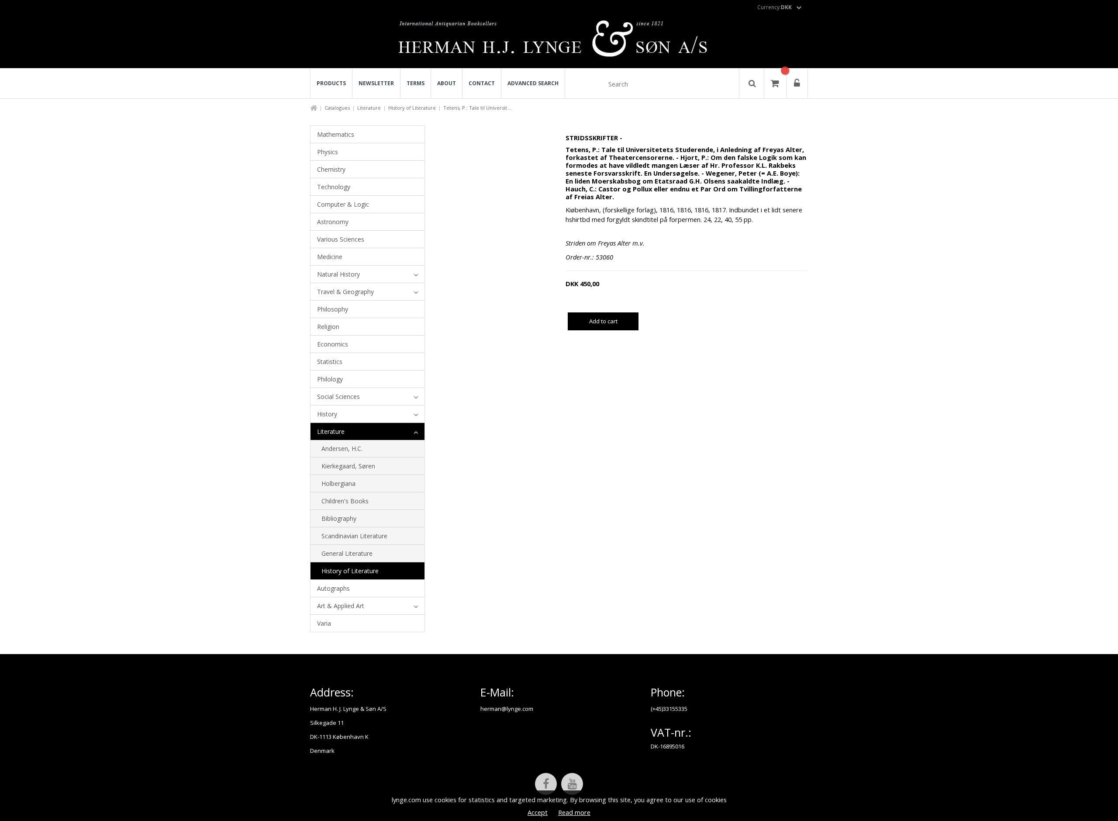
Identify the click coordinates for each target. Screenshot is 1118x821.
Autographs (333, 588)
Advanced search (533, 83)
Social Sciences (338, 396)
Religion (328, 326)
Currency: (774, 7)
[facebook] (546, 784)
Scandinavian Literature (354, 536)
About (446, 83)
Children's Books (345, 501)
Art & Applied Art (340, 606)
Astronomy (333, 222)
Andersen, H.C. (341, 448)
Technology (333, 187)
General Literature (347, 553)
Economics (332, 344)
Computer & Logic (343, 204)
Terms (415, 83)
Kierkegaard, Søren (348, 466)
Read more (574, 812)
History (327, 414)
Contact (482, 83)
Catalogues (337, 107)
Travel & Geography (345, 292)
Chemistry (331, 169)
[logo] (559, 41)
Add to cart (603, 321)
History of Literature (412, 107)
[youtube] (572, 784)
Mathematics (335, 134)
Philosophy (332, 309)
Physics (327, 152)
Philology (330, 379)
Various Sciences (340, 239)
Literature (369, 107)
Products (331, 83)
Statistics (329, 361)
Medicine (329, 257)
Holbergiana (338, 483)
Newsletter (376, 83)
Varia (324, 623)
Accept (538, 812)
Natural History (338, 274)
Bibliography (338, 518)
